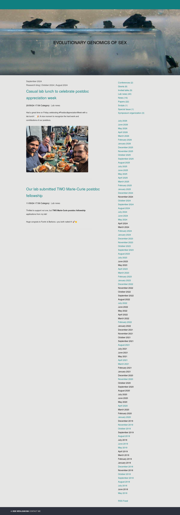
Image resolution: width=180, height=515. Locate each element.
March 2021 (123, 363)
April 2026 (123, 132)
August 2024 (124, 208)
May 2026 (122, 128)
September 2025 (126, 158)
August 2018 (124, 481)
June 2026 (123, 124)
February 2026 (125, 139)
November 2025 (125, 151)
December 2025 (125, 147)
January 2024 (124, 234)
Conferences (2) (125, 82)
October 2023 (124, 246)
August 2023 (124, 253)
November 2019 (125, 424)
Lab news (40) (124, 93)
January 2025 (124, 189)
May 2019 (122, 447)
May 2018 (122, 493)
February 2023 (125, 276)
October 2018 (124, 474)
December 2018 (125, 466)
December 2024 (125, 192)
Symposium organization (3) (131, 112)
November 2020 (125, 379)
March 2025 (123, 181)
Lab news (55, 105)
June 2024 (123, 215)
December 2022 (125, 284)
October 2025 (124, 154)
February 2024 (125, 230)
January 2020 (124, 417)
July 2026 (122, 120)
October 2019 (124, 428)
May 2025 (122, 173)
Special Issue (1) (126, 109)
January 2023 (124, 280)
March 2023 (123, 272)
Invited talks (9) (125, 90)
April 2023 (123, 268)
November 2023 (125, 242)
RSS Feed (123, 500)
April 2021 (123, 360)
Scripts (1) (123, 105)
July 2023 (122, 257)
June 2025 (123, 170)
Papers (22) (123, 101)
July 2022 (122, 303)
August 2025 (124, 162)
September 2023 (126, 249)
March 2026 (123, 135)
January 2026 (124, 143)
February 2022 (125, 322)
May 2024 (122, 219)
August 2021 (124, 344)
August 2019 (124, 436)
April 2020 (123, 405)
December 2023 (125, 238)
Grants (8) (122, 86)
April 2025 (123, 177)
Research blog (33, 85)
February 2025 (125, 185)
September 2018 (126, 477)
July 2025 (122, 166)
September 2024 (126, 204)
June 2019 (123, 443)
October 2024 (124, 200)
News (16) (123, 97)
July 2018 (122, 485)
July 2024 (122, 211)
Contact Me (35, 511)
